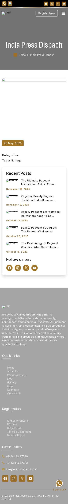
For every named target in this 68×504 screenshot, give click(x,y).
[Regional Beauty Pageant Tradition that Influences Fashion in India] (12, 196)
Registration (14, 428)
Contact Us (14, 393)
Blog (10, 386)
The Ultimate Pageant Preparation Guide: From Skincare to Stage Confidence (41, 183)
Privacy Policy (16, 435)
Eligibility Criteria (18, 420)
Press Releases (16, 374)
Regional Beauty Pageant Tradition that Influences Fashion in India (38, 198)
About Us (12, 371)
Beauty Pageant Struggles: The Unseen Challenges (39, 229)
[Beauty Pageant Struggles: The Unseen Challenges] (12, 228)
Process (12, 424)
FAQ (9, 378)
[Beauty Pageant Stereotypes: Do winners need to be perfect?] (12, 212)
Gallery (11, 382)
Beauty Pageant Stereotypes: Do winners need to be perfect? (41, 214)
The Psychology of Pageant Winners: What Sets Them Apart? (39, 245)
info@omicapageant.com (21, 469)
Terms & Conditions (19, 431)
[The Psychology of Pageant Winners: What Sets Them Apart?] (12, 243)
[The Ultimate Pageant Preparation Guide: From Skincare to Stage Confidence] (12, 181)
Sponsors (13, 389)
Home (22, 54)
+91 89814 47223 (17, 462)
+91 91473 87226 (17, 456)
